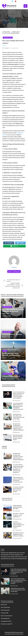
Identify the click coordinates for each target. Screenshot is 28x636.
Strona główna (6, 31)
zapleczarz (4, 358)
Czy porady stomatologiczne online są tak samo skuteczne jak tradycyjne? (13, 311)
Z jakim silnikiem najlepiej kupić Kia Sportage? (17, 507)
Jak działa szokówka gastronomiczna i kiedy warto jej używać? (18, 489)
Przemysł (3, 613)
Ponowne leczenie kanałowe (11, 376)
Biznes (4, 350)
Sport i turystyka (5, 615)
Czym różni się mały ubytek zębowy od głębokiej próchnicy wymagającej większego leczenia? (18, 406)
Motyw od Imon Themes (17, 634)
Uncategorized (5, 621)
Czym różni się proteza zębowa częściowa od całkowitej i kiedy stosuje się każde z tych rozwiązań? (19, 395)
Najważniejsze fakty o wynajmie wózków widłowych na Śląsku (18, 534)
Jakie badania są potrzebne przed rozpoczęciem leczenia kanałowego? (18, 416)
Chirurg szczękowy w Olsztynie (12, 334)
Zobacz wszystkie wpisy (14, 271)
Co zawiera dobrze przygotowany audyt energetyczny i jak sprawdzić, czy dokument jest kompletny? (18, 468)
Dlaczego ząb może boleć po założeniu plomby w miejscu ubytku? (18, 437)
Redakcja (7, 48)
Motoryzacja (4, 610)
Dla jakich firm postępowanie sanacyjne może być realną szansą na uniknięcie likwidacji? (18, 427)
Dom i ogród (4, 607)
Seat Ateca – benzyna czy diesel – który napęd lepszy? (18, 515)
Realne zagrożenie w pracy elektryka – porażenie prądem (11, 354)
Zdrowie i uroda (16, 31)
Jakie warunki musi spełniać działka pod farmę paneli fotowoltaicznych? (18, 480)
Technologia (4, 618)
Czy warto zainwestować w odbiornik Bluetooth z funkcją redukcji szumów (18, 524)
